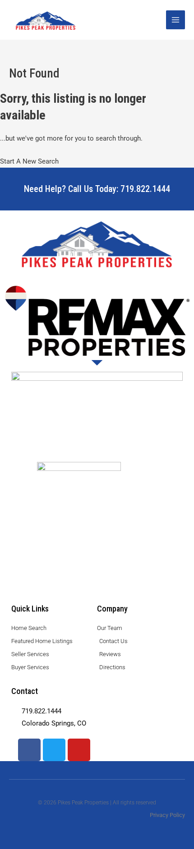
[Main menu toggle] (175, 19)
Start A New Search (29, 161)
